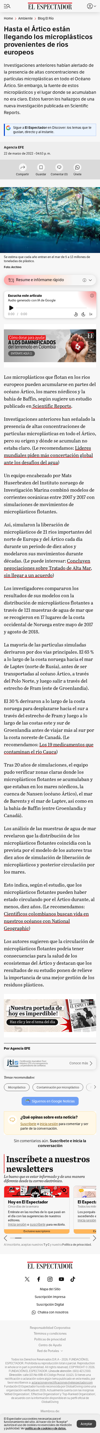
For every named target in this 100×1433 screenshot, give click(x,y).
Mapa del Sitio (50, 1289)
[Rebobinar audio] (76, 314)
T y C (46, 1244)
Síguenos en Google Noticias (53, 1101)
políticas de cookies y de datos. (45, 1428)
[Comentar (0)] (59, 167)
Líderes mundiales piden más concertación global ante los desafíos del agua (48, 455)
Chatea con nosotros (53, 1312)
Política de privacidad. (77, 1244)
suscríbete (38, 1224)
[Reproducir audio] (11, 308)
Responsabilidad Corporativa (50, 1328)
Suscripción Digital (50, 1305)
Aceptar (86, 1424)
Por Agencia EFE (17, 1048)
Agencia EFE (14, 147)
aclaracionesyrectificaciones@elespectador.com (62, 1382)
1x (90, 314)
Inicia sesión (17, 1224)
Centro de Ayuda (50, 1345)
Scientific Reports (51, 405)
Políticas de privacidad (50, 1339)
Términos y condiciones (50, 1333)
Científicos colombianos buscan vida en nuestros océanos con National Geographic (46, 920)
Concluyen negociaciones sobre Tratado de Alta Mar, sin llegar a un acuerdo (48, 567)
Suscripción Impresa (50, 1297)
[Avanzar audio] (83, 314)
